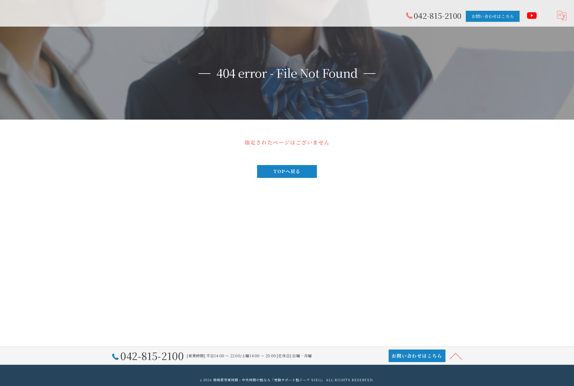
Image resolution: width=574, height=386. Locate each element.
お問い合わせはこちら (492, 16)
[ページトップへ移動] (456, 356)
